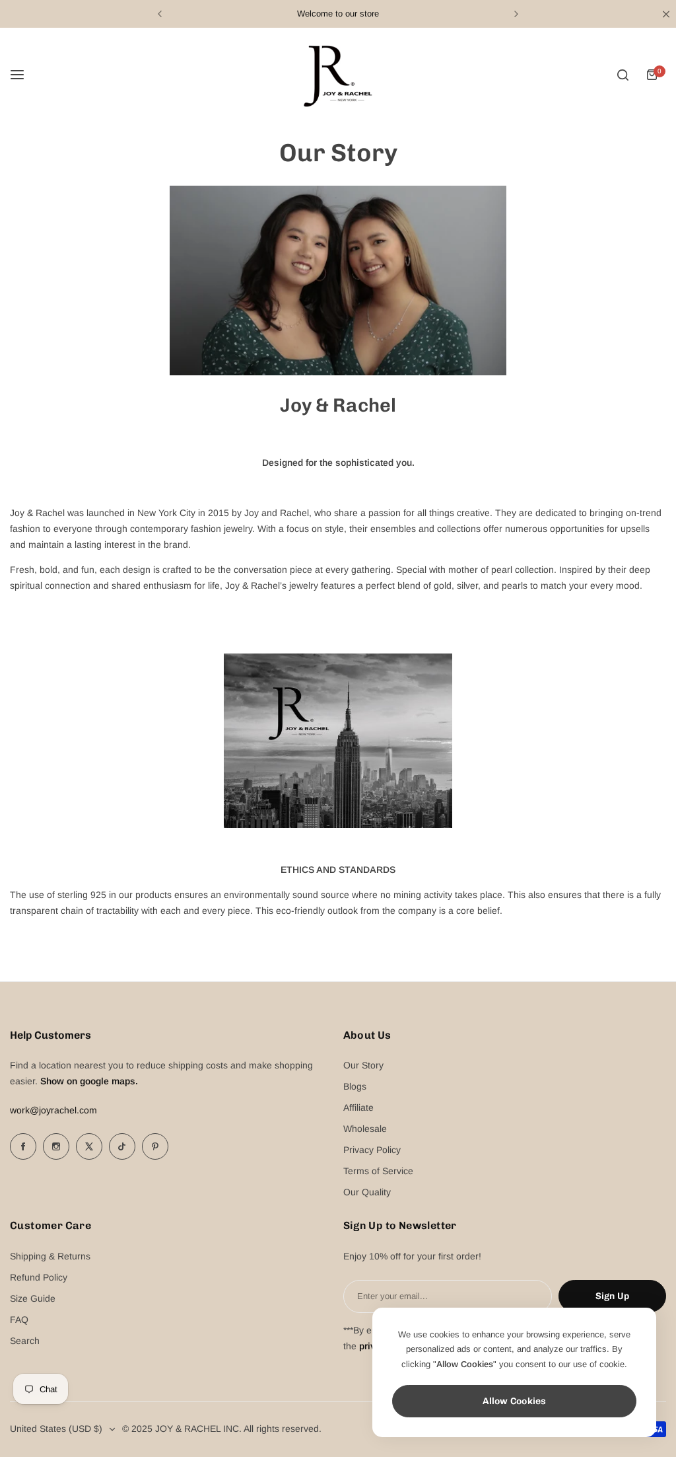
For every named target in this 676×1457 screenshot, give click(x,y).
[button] (160, 14)
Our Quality (367, 1192)
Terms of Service (378, 1171)
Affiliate (358, 1107)
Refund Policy (38, 1277)
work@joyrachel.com (53, 1110)
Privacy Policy (372, 1149)
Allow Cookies (515, 1401)
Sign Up (612, 1296)
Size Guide (32, 1298)
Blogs (354, 1086)
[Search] (622, 74)
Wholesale (365, 1128)
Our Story (363, 1065)
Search (25, 1340)
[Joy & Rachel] (338, 74)
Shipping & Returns (50, 1256)
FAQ (19, 1319)
